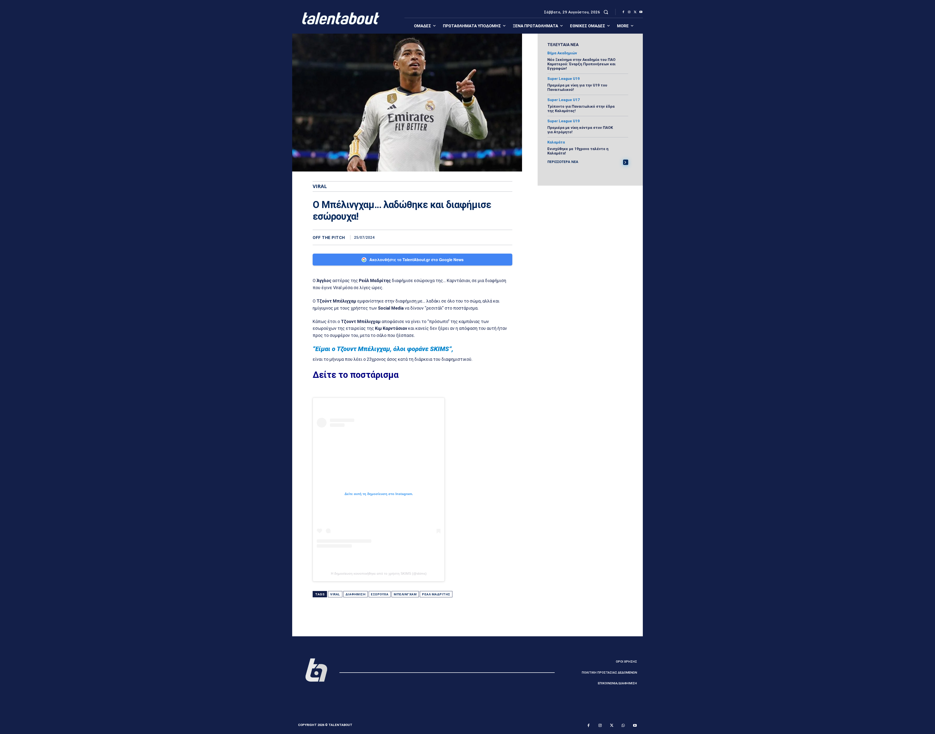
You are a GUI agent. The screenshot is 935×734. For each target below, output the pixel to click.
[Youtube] (641, 12)
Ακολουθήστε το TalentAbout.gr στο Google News (416, 259)
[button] (606, 12)
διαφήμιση (356, 594)
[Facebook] (623, 12)
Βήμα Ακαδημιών (562, 53)
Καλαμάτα (556, 142)
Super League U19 (563, 79)
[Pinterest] (496, 237)
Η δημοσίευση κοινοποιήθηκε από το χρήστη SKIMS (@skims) (379, 573)
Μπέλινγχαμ (405, 594)
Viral (335, 594)
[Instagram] (629, 12)
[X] (635, 12)
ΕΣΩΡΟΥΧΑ (379, 594)
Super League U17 (563, 100)
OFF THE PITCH (329, 238)
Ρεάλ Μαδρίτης (436, 594)
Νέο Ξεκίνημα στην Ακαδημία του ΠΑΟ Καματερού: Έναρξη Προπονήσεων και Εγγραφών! (581, 64)
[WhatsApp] (507, 237)
